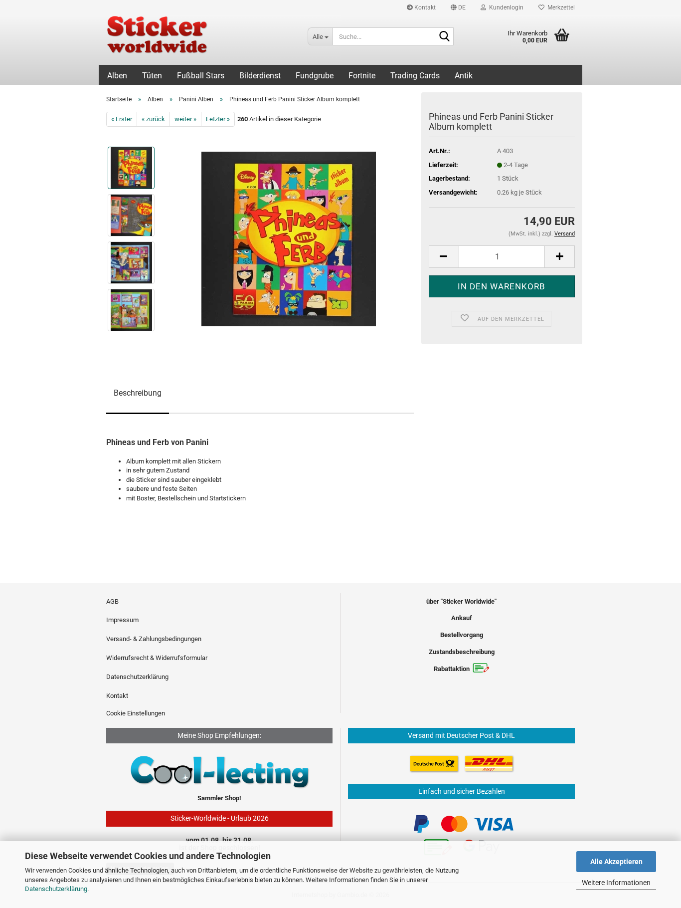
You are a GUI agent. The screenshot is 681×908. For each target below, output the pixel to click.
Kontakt (424, 7)
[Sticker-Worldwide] (199, 40)
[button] (458, 7)
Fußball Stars (200, 75)
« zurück (153, 119)
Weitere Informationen (616, 883)
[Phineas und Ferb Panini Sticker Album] (288, 238)
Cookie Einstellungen (135, 713)
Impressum (122, 620)
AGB (112, 601)
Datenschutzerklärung (56, 889)
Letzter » (218, 119)
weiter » (185, 119)
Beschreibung (138, 393)
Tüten (152, 75)
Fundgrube (315, 75)
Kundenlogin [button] (504, 7)
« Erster (121, 119)
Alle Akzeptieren (616, 862)
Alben (117, 75)
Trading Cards (415, 75)
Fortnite (361, 75)
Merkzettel (559, 7)
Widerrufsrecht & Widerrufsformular (156, 658)
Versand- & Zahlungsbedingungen (153, 639)
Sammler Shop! (219, 798)
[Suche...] (444, 37)
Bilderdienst (260, 75)
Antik (464, 75)
